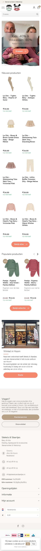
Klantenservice (20, 417)
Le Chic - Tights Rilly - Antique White (28, 98)
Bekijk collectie (19, 308)
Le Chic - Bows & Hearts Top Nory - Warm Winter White (29, 222)
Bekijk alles (19, 244)
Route (20, 375)
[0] (38, 7)
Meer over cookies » (20, 547)
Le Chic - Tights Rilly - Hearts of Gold (10, 98)
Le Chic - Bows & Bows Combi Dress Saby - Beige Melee (11, 138)
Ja (28, 544)
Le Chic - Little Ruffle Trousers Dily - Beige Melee (30, 179)
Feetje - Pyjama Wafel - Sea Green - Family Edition (11, 283)
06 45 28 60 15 (12, 461)
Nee (33, 544)
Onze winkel (20, 424)
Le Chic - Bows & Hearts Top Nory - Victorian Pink (10, 221)
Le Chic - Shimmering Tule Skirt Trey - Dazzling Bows (29, 138)
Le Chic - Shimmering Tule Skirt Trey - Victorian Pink (10, 180)
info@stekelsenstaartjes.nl (15, 474)
